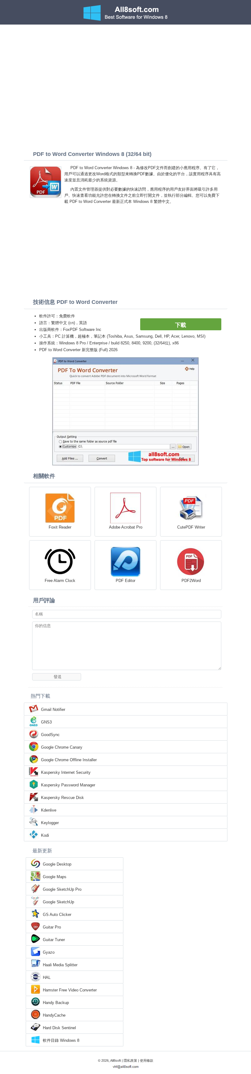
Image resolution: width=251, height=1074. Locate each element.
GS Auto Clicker (57, 914)
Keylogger (50, 822)
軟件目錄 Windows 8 (61, 1040)
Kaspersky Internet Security (66, 772)
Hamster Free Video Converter (70, 990)
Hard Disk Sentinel (59, 1028)
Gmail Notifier (53, 709)
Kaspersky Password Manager (68, 785)
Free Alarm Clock (60, 580)
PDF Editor (125, 580)
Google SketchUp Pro (62, 889)
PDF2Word (191, 580)
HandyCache (54, 1015)
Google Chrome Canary (61, 747)
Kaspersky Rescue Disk (62, 797)
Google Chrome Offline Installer (69, 760)
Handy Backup (56, 1002)
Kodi (45, 835)
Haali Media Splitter (60, 965)
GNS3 (46, 722)
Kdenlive (48, 810)
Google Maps (54, 876)
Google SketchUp (58, 902)
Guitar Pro (52, 927)
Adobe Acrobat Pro (125, 527)
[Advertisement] (125, 71)
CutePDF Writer (191, 527)
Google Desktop (57, 864)
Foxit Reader (60, 527)
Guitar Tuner (54, 939)
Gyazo (48, 952)
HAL (47, 977)
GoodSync (50, 734)
